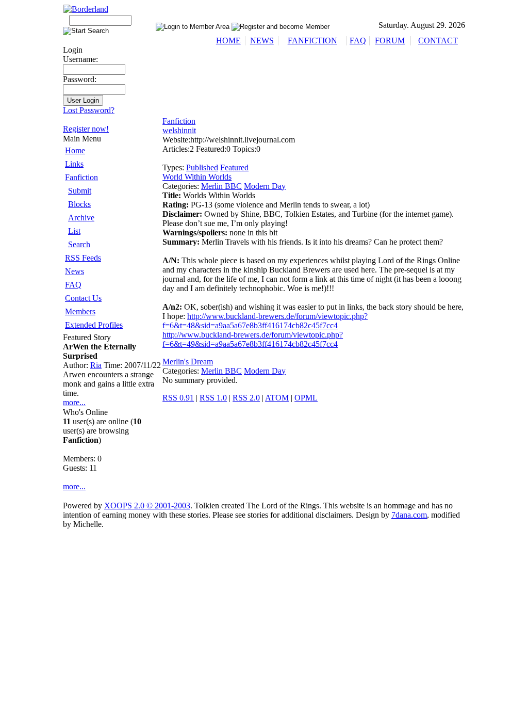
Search (79, 244)
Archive (81, 217)
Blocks (79, 204)
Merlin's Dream (187, 361)
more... (74, 402)
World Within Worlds (197, 176)
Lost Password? (88, 110)
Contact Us (83, 298)
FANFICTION (312, 40)
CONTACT (438, 40)
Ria (96, 365)
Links (74, 163)
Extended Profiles (94, 325)
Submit (79, 190)
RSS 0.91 (178, 397)
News (74, 271)
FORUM (390, 40)
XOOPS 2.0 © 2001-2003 (147, 505)
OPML (306, 397)
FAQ (358, 40)
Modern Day (265, 186)
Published (202, 167)
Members (80, 311)
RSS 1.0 (213, 397)
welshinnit (179, 130)
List (74, 231)
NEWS (262, 40)
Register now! (86, 128)
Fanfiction (81, 177)
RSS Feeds (83, 257)
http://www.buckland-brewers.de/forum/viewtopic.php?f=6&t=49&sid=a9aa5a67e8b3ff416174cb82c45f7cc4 (252, 339)
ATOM (277, 397)
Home (75, 150)
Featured (234, 167)
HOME (228, 40)
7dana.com (409, 514)
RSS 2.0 (246, 397)
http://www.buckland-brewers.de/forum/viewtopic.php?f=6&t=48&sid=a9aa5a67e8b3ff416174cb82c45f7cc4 (265, 321)
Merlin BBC (221, 186)
